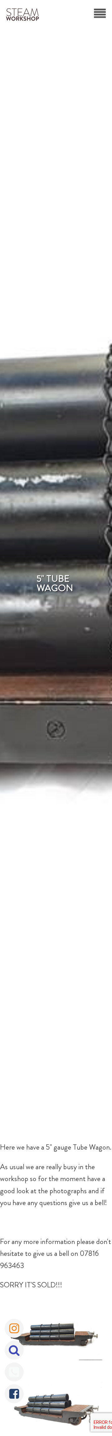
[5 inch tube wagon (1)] (56, 1335)
